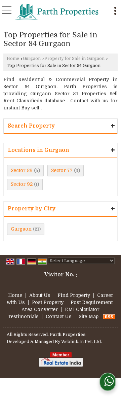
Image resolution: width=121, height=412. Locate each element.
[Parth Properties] (56, 12)
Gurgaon (32, 58)
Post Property (48, 302)
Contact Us (59, 316)
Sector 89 (22, 170)
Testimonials (23, 316)
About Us (39, 295)
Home (13, 58)
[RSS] (109, 316)
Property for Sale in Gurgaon (74, 58)
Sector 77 (62, 170)
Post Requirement (92, 302)
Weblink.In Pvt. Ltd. (81, 341)
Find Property (73, 295)
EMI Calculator (82, 309)
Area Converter (40, 309)
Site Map (88, 316)
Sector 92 (22, 184)
